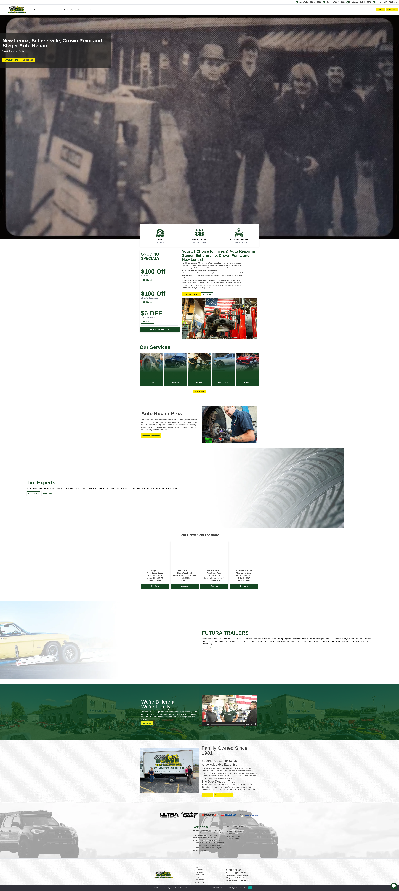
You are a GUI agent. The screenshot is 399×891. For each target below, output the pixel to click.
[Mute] (251, 724)
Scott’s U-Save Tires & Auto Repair (205, 263)
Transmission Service (237, 831)
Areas (57, 10)
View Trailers (208, 648)
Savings (80, 10)
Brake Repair (234, 839)
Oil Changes (233, 829)
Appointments (33, 493)
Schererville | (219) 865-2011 (237, 875)
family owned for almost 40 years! (221, 778)
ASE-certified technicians (155, 422)
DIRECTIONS (28, 60)
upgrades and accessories (207, 280)
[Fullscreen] (255, 724)
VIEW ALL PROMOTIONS (159, 329)
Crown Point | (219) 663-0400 (237, 880)
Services (37, 10)
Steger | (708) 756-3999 (235, 878)
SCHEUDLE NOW (191, 294)
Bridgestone (206, 787)
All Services (199, 392)
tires (176, 425)
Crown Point (303, 2)
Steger (329, 2)
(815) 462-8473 (365, 2)
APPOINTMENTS (392, 9)
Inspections (233, 834)
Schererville (380, 2)
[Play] (204, 724)
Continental (215, 787)
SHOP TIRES (381, 9)
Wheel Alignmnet (235, 836)
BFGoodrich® (248, 784)
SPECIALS (147, 280)
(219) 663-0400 (315, 2)
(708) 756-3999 (339, 2)
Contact (88, 10)
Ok (250, 888)
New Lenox (354, 2)
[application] (229, 710)
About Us (63, 10)
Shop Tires (47, 493)
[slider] (228, 724)
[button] (229, 710)
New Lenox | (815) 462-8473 (237, 873)
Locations (48, 10)
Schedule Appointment (151, 435)
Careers (73, 10)
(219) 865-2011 (391, 2)
